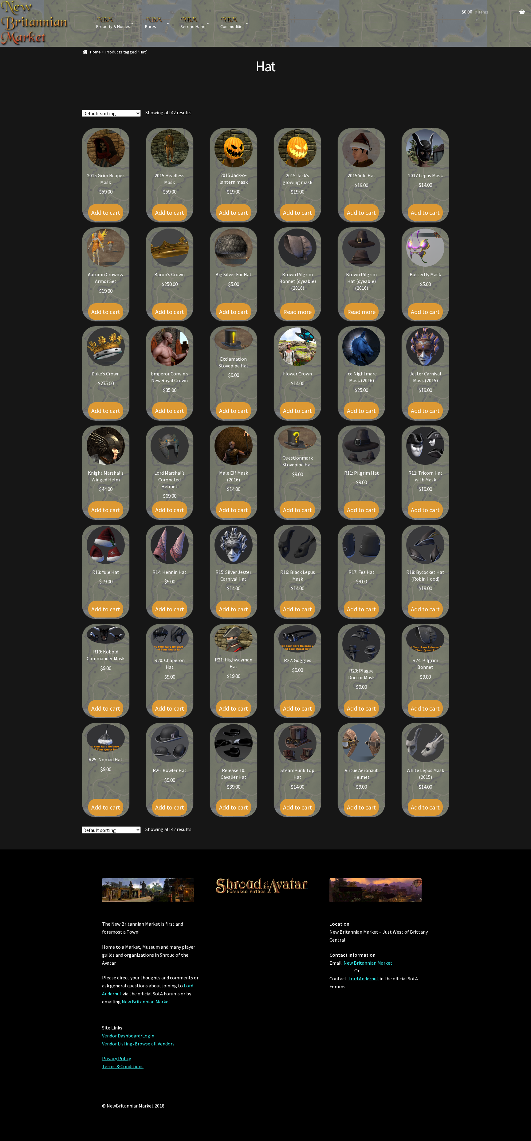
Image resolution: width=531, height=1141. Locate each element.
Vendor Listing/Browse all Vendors (138, 1044)
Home (95, 52)
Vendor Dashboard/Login (128, 1036)
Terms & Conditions (123, 1066)
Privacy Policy (116, 1058)
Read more (297, 312)
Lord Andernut (363, 978)
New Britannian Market (146, 1001)
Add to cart (105, 212)
